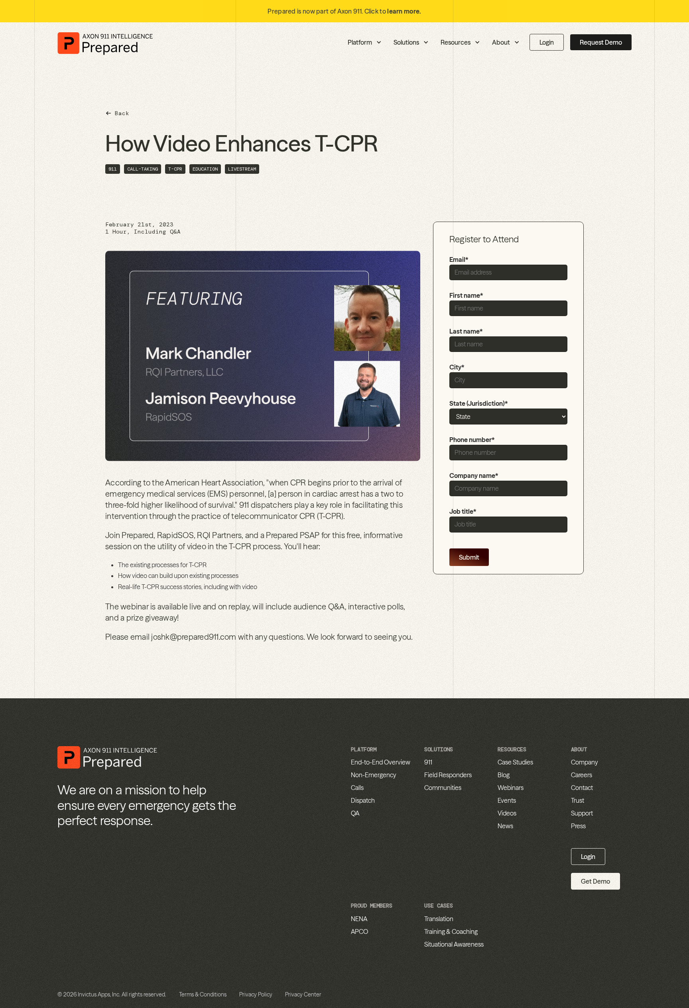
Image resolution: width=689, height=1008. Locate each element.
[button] (326, 42)
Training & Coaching (451, 931)
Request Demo (601, 42)
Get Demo (595, 881)
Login (546, 42)
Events (507, 800)
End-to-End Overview (380, 762)
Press (578, 826)
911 (428, 762)
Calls (357, 788)
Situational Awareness (454, 944)
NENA (359, 919)
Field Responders (448, 775)
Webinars (511, 788)
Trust (577, 800)
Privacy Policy (255, 994)
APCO (359, 931)
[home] (105, 42)
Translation (438, 919)
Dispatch (363, 800)
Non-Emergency (373, 775)
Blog (504, 775)
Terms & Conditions (202, 994)
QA (355, 813)
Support (582, 813)
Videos (507, 813)
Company (584, 762)
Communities (442, 788)
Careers (581, 775)
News (505, 826)
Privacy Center (303, 994)
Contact (582, 788)
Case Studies (515, 762)
